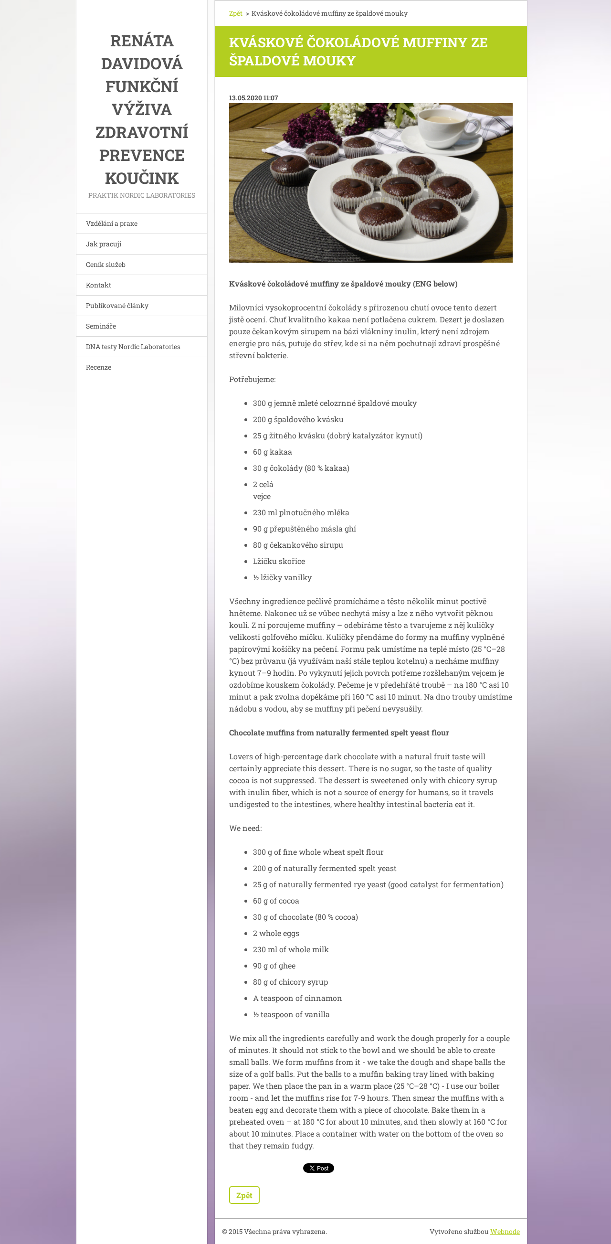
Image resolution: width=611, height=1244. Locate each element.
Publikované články (117, 305)
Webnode (505, 1231)
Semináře (101, 325)
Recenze (98, 367)
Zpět (235, 13)
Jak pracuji (103, 243)
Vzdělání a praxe (111, 223)
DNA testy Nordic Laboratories (133, 346)
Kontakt (98, 284)
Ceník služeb (106, 264)
